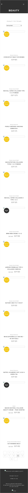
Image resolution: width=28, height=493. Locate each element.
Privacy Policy (14, 475)
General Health (16, 88)
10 (13, 456)
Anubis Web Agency (16, 483)
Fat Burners (15, 55)
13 (11, 459)
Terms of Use (14, 478)
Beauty (11, 55)
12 (22, 456)
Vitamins (19, 441)
